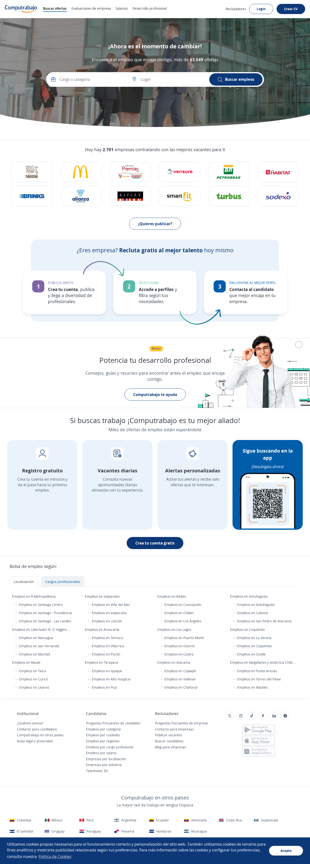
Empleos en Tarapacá (102, 662)
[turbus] (229, 196)
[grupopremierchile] (130, 171)
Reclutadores (236, 9)
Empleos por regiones (102, 741)
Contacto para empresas (174, 729)
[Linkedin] (274, 716)
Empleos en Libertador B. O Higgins (40, 629)
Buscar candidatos (169, 741)
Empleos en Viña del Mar (111, 604)
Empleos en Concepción (182, 604)
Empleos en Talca (32, 671)
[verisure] (179, 171)
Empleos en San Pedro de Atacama (264, 621)
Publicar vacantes (168, 735)
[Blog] (285, 716)
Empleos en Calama (252, 613)
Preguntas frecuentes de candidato (113, 723)
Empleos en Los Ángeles (182, 621)
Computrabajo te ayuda (155, 394)
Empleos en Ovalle (251, 654)
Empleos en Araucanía (102, 629)
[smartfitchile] (179, 196)
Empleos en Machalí (34, 654)
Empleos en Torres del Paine (259, 679)
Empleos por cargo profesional (109, 747)
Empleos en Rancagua (36, 637)
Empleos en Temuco (107, 637)
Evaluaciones (91, 8)
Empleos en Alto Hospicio (111, 679)
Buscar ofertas (55, 8)
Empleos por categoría (103, 729)
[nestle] (31, 171)
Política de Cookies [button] (55, 856)
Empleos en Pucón (106, 654)
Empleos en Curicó (33, 679)
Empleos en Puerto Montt (184, 637)
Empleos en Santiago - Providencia (45, 613)
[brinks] (31, 196)
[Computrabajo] (21, 9)
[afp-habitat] (278, 171)
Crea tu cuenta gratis (155, 543)
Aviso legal (25, 741)
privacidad (45, 741)
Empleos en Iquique (107, 671)
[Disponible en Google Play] (258, 730)
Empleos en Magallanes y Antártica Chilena (263, 662)
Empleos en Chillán (179, 613)
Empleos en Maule (26, 662)
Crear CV (291, 9)
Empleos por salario (101, 753)
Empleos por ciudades (103, 735)
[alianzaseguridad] (81, 196)
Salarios (122, 8)
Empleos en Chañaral (180, 687)
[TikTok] (252, 716)
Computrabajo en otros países (40, 735)
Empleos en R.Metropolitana (34, 596)
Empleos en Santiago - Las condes (45, 621)
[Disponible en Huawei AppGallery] (258, 751)
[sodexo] (278, 196)
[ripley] (130, 196)
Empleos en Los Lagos (174, 629)
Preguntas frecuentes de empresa (181, 723)
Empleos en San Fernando (39, 646)
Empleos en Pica (104, 687)
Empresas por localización (106, 759)
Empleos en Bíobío (172, 596)
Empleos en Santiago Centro (41, 604)
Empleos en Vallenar (180, 679)
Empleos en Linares (34, 687)
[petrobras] (229, 171)
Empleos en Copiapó (180, 671)
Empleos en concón (107, 621)
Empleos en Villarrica (108, 646)
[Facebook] (263, 716)
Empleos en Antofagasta (249, 596)
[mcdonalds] (81, 171)
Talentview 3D (97, 770)
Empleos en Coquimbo (248, 629)
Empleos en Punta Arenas (257, 671)
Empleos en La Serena (254, 637)
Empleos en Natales (252, 687)
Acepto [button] (286, 850)
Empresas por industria (104, 764)
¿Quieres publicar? (155, 223)
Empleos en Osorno (179, 646)
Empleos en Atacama (174, 662)
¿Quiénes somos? (30, 723)
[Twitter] (229, 716)
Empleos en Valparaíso (103, 596)
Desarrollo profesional (149, 8)
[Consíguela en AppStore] (258, 740)
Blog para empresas (170, 747)
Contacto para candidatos (37, 729)
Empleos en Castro (179, 654)
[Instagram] (241, 716)
